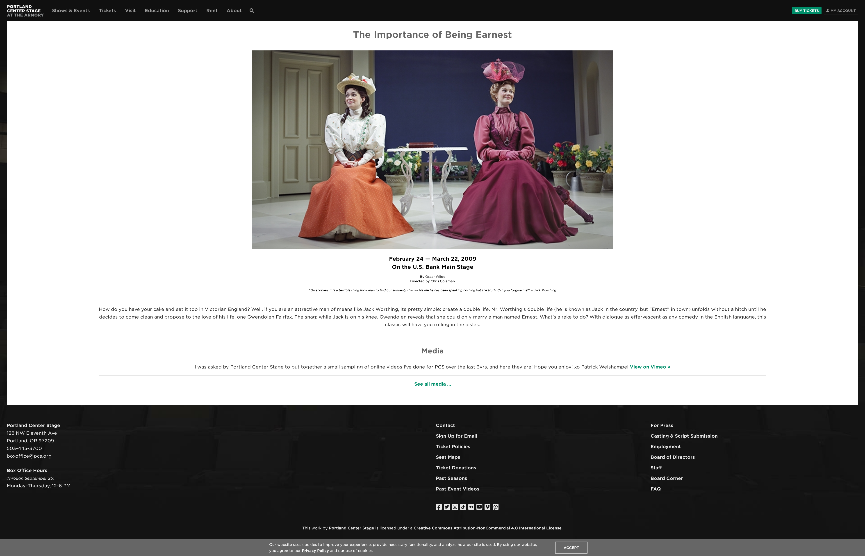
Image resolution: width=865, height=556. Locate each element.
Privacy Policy (315, 551)
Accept (571, 548)
